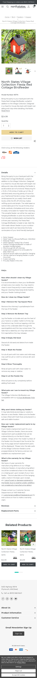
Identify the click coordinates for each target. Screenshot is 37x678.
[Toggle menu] (2, 6)
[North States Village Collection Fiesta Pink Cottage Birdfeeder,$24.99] (9, 538)
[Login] (29, 6)
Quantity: (4, 121)
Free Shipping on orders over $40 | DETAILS (18, 2)
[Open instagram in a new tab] (7, 598)
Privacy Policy (21, 662)
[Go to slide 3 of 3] (21, 572)
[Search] (7, 6)
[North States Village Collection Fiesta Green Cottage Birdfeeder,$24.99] (28, 538)
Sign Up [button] (18, 634)
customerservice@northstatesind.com (17, 495)
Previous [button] (1, 71)
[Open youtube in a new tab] (15, 598)
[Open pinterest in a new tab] (11, 598)
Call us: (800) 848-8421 (13, 593)
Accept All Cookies (18, 675)
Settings (18, 667)
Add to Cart (9, 564)
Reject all (18, 671)
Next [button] (35, 71)
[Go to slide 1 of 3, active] (17, 572)
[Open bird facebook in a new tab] (2, 598)
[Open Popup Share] (35, 141)
